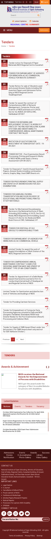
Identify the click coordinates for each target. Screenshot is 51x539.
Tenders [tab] (28, 406)
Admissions (44, 30)
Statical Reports (8, 500)
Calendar (35, 21)
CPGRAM (6, 505)
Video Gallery (41, 457)
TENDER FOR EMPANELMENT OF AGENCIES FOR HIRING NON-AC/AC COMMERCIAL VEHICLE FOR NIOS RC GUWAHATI (26, 75)
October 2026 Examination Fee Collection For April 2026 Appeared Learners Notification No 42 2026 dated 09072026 (23, 414)
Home (3, 46)
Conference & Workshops (12, 495)
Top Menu (9, 2)
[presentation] (46, 367)
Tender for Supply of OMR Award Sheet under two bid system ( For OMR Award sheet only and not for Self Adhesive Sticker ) (24, 329)
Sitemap (39, 536)
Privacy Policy (30, 536)
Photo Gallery (25, 457)
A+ (30, 2)
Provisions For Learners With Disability (16, 503)
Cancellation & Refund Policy (13, 490)
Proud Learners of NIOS (11, 493)
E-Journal (6, 488)
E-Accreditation (24, 455)
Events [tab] (18, 406)
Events (22, 453)
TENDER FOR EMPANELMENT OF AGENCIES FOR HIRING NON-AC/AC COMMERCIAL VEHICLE (22, 240)
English (45, 2)
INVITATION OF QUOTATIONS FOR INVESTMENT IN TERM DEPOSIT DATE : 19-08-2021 (26, 143)
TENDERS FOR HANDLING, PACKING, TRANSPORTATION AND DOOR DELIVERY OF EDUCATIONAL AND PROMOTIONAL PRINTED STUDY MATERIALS (21, 197)
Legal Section (7, 485)
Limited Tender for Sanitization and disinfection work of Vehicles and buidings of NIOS (23, 292)
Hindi (36, 2)
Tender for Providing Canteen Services (19, 302)
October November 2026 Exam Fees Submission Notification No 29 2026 (20, 430)
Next (22, 339)
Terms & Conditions (16, 536)
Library (39, 455)
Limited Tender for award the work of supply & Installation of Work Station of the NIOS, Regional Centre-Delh (26, 251)
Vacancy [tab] (40, 406)
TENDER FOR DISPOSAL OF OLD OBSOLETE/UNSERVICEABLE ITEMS (23, 229)
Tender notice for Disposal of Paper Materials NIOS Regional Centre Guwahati (26, 64)
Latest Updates (20, 21)
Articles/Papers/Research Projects (15, 498)
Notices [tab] (7, 406)
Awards (33, 453)
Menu (9, 30)
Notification (9, 457)
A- (23, 2)
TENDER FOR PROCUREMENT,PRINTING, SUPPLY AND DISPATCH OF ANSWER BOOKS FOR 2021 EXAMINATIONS (23, 184)
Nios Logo (25, 9)
